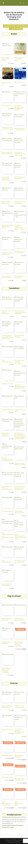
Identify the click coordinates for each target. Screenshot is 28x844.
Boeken (6, 26)
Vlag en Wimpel (18, 27)
